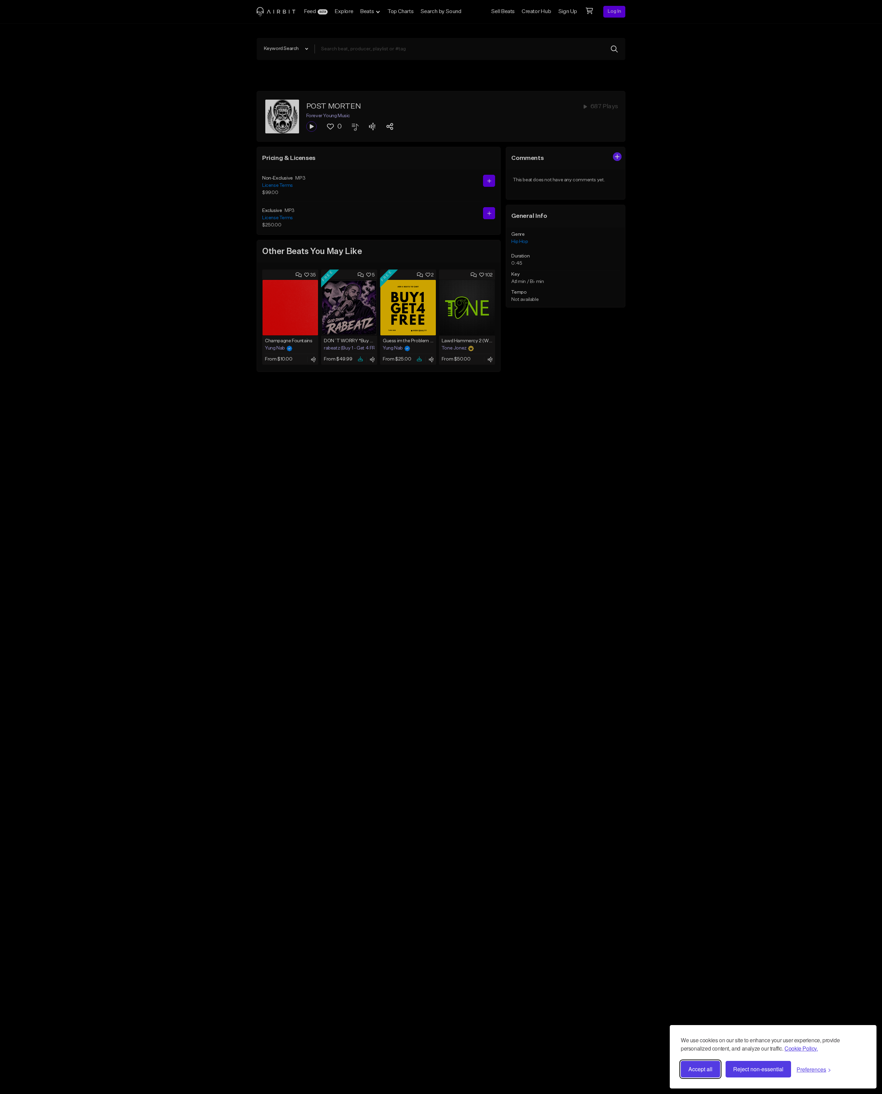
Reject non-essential (758, 1069)
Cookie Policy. (801, 1048)
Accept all (700, 1069)
